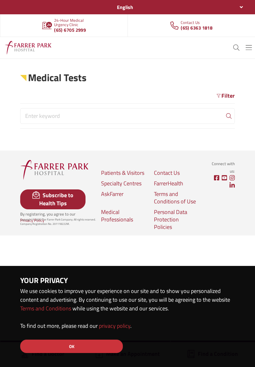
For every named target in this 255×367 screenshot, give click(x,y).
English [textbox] (125, 7)
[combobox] (127, 7)
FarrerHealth (168, 183)
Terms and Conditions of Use (175, 197)
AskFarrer (112, 194)
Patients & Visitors (122, 173)
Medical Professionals (117, 215)
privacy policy (114, 326)
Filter (228, 95)
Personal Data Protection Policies (170, 219)
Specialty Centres (121, 183)
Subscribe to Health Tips (56, 199)
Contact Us (167, 173)
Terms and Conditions (45, 308)
